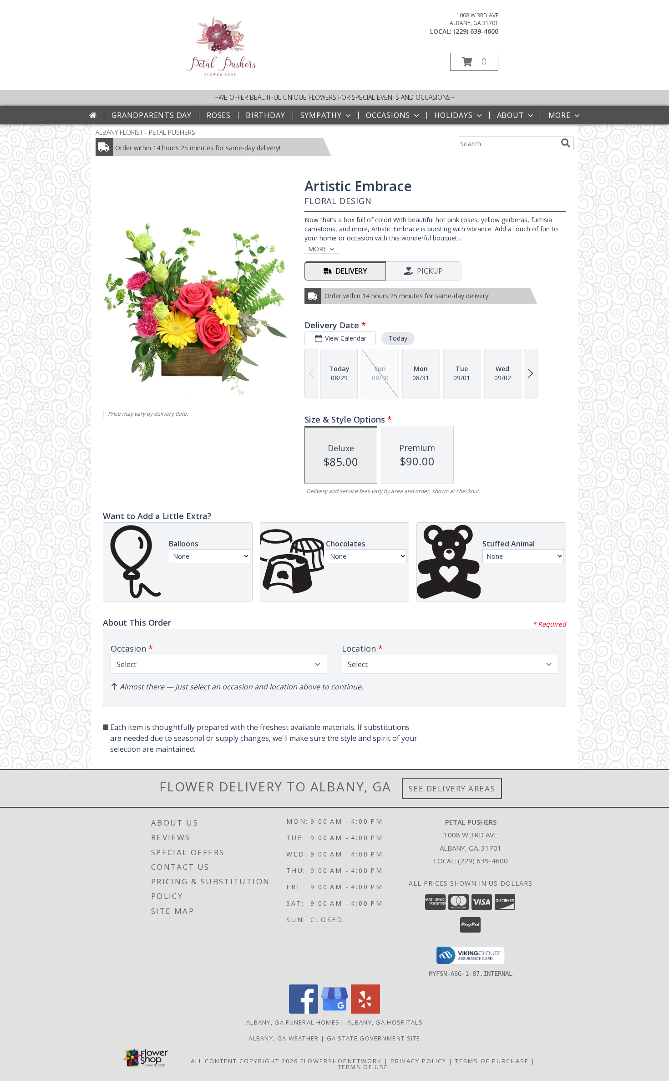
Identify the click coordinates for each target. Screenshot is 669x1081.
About (510, 115)
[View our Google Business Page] (334, 1011)
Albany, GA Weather (283, 1038)
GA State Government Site (374, 1038)
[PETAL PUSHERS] (220, 77)
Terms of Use (363, 1067)
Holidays (453, 115)
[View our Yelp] (365, 1011)
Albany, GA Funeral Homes (293, 1022)
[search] (565, 143)
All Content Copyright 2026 (244, 1061)
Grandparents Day (152, 115)
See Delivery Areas (452, 788)
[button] (474, 62)
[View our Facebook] (303, 1011)
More (559, 115)
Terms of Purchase (492, 1061)
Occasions (388, 115)
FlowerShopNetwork (341, 1061)
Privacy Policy (418, 1061)
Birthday (265, 115)
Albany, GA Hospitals (385, 1022)
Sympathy (321, 115)
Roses (219, 115)
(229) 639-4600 (475, 31)
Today (398, 338)
